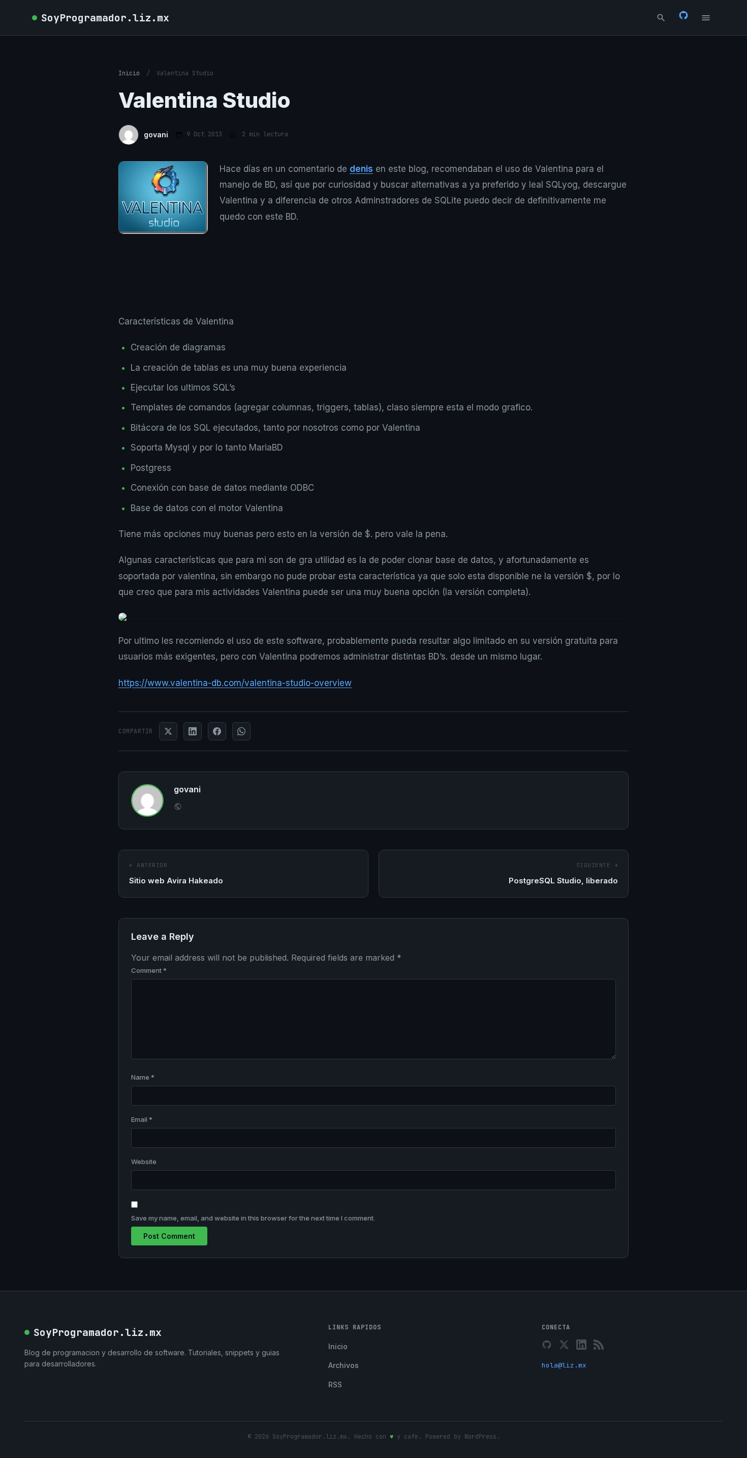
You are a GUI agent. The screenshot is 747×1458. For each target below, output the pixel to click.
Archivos (343, 1365)
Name (142, 1077)
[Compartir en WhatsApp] (241, 731)
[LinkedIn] (581, 1345)
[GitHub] (683, 17)
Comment (149, 970)
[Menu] (706, 18)
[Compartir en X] (168, 731)
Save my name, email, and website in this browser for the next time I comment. (253, 1218)
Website (144, 1161)
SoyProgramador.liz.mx (105, 17)
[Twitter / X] (564, 1345)
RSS (335, 1384)
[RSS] (599, 1345)
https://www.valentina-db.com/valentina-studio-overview (235, 683)
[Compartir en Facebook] (217, 731)
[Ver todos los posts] (178, 808)
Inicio (129, 73)
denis (361, 169)
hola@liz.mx (564, 1365)
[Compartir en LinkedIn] (192, 731)
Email (141, 1119)
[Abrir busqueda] (661, 18)
